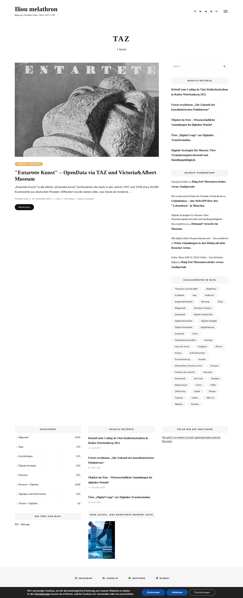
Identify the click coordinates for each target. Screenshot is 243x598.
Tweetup (179, 398)
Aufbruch (209, 295)
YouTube (195, 404)
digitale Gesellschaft (203, 314)
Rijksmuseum (181, 385)
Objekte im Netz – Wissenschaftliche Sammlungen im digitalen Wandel (193, 122)
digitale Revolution (183, 321)
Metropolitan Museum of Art (188, 366)
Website (178, 404)
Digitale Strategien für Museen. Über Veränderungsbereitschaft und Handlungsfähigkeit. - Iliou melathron (197, 219)
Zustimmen (153, 592)
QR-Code (198, 378)
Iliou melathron (36, 9)
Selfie (213, 385)
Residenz (215, 378)
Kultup (178, 353)
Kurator (202, 359)
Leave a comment (86, 199)
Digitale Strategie (209, 321)
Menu (225, 11)
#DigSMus (211, 289)
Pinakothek (180, 378)
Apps (20, 447)
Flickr (195, 334)
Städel (197, 391)
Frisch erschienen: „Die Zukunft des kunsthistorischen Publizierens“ (193, 107)
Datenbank (180, 314)
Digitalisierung (207, 327)
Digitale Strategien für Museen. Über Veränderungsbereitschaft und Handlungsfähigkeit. (193, 155)
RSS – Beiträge (22, 524)
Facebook (179, 334)
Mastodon (205, 11)
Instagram (195, 11)
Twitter (194, 398)
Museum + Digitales (28, 164)
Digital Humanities (183, 327)
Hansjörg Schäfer (180, 182)
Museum (214, 366)
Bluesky (211, 11)
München (207, 372)
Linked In (200, 11)
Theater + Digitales (28, 503)
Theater (212, 391)
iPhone (218, 346)
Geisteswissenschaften (185, 340)
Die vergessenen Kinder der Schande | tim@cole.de (197, 196)
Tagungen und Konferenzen (32, 494)
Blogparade (180, 308)
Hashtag (208, 340)
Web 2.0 (210, 398)
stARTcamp (180, 391)
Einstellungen (42, 594)
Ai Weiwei (179, 295)
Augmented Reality (184, 302)
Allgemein (23, 437)
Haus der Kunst (182, 346)
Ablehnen (177, 592)
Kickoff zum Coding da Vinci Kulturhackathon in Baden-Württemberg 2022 (199, 92)
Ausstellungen (25, 456)
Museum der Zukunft (185, 372)
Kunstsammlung (182, 359)
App (195, 295)
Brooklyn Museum (202, 308)
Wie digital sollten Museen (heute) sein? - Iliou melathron (199, 238)
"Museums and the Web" (186, 289)
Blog (220, 302)
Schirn (199, 385)
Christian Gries (21, 199)
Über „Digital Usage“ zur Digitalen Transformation (192, 137)
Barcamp (205, 302)
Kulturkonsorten (197, 353)
